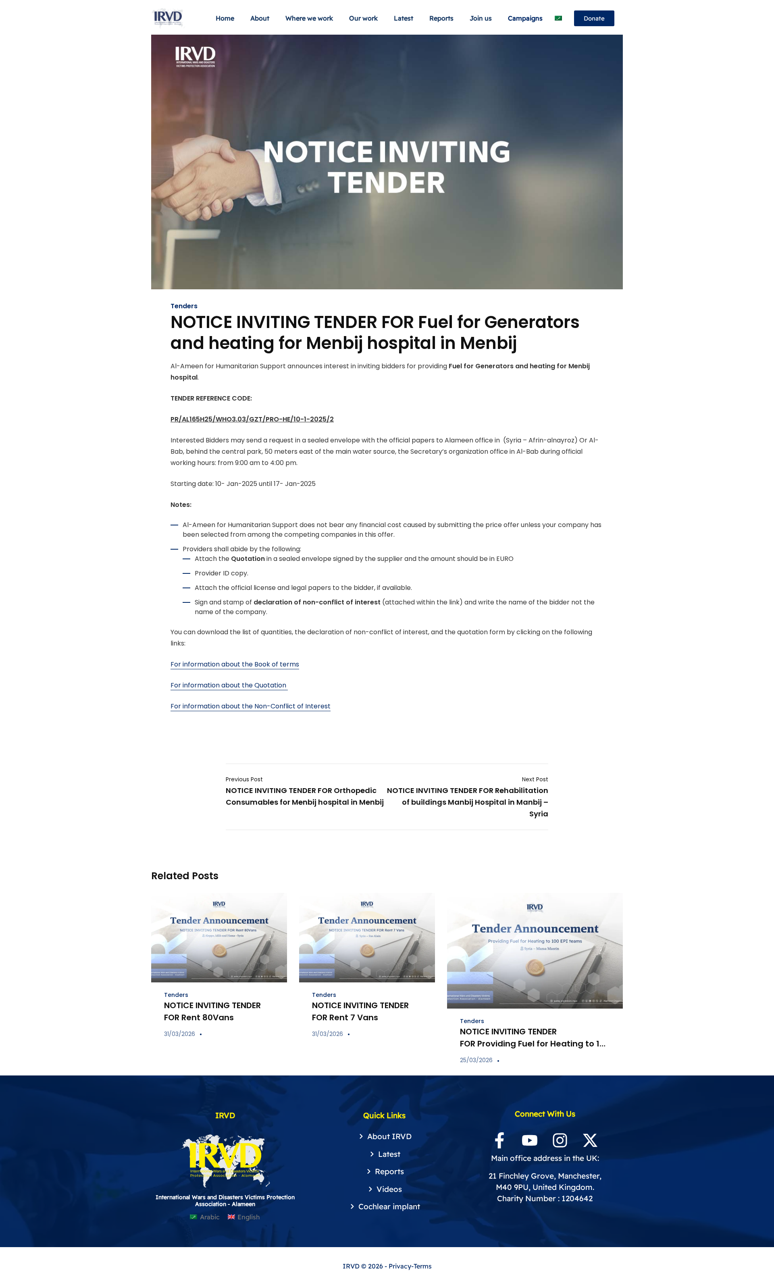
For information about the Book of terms (235, 664)
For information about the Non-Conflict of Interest (251, 706)
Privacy (400, 1266)
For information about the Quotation (229, 685)
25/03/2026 (476, 1060)
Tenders (184, 306)
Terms (423, 1266)
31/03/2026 (179, 1034)
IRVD (352, 1266)
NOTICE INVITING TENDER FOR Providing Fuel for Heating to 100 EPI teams (535, 1043)
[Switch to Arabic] (558, 18)
